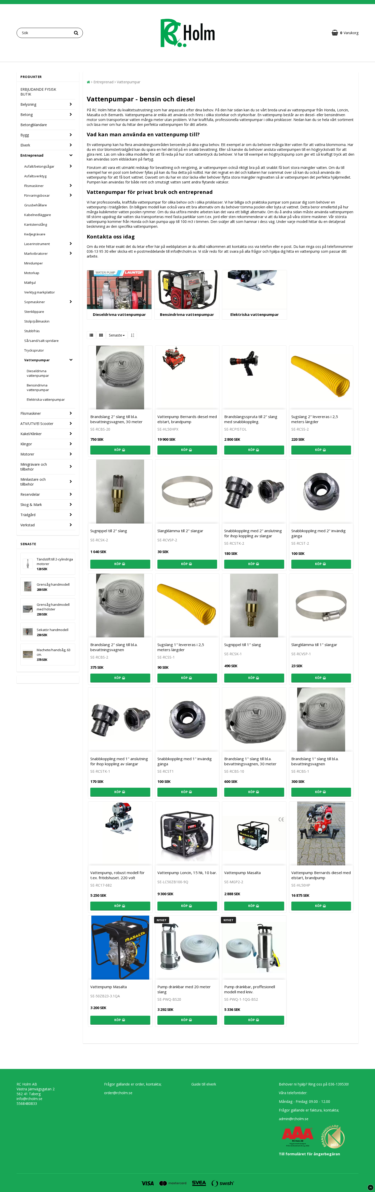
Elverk (25, 145)
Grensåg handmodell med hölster (53, 606)
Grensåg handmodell (53, 584)
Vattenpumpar (37, 360)
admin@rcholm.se (293, 1118)
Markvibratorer (36, 253)
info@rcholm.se (29, 1098)
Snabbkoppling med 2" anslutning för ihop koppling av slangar (253, 533)
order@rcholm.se (118, 1092)
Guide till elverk (203, 1084)
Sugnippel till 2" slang (108, 530)
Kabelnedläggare (37, 214)
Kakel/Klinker (31, 433)
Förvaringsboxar (37, 195)
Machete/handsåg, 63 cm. (53, 652)
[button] (345, 32)
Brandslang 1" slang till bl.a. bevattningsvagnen (315, 761)
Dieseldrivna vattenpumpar (38, 373)
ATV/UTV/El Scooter (36, 423)
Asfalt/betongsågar (39, 166)
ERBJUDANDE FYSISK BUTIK (38, 92)
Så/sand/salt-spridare (41, 340)
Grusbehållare (35, 205)
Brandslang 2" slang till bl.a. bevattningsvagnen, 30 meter (116, 419)
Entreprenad (31, 155)
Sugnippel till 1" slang (242, 644)
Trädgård (27, 514)
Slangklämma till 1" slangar (314, 644)
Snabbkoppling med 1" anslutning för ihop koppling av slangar (119, 761)
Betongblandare (33, 124)
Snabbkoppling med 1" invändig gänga (184, 761)
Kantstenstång (35, 224)
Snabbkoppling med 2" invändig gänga (318, 533)
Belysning (28, 104)
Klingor (26, 443)
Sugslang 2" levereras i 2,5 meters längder (314, 419)
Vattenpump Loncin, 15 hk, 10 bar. (187, 872)
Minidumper (33, 263)
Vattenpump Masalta (242, 872)
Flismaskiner (34, 185)
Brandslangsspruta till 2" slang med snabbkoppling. (250, 419)
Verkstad (27, 525)
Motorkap (31, 273)
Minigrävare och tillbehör (33, 467)
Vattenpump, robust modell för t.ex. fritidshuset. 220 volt (117, 875)
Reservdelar (30, 494)
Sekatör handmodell (52, 629)
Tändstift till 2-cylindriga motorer (55, 561)
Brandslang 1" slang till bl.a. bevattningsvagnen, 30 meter (250, 761)
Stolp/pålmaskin (36, 321)
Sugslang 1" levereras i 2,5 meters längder (180, 647)
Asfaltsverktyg (35, 176)
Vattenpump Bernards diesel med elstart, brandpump (187, 419)
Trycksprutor (34, 350)
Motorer (27, 454)
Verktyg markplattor (39, 292)
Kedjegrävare (34, 234)
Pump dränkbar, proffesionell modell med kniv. (249, 989)
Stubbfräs (32, 331)
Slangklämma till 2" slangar (180, 530)
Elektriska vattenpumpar (46, 399)
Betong (26, 114)
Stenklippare (34, 311)
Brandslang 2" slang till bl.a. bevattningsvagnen (114, 647)
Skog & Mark (31, 504)
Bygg (24, 134)
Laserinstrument (37, 244)
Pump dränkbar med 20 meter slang (184, 989)
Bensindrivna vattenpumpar (38, 387)
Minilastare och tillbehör (33, 482)
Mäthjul (30, 282)
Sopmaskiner (34, 302)
